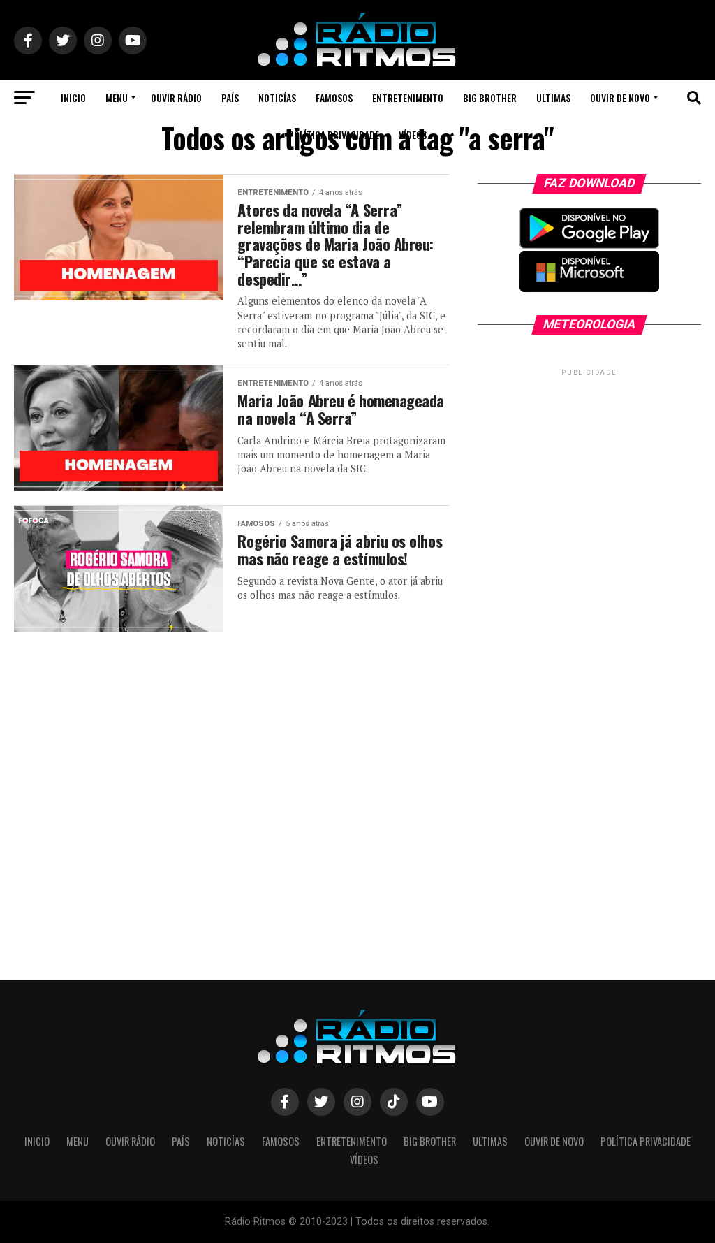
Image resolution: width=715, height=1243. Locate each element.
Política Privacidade (333, 134)
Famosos (334, 97)
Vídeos (413, 134)
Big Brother (490, 97)
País (230, 97)
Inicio (73, 97)
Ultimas (553, 97)
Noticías (277, 97)
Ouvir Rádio (176, 97)
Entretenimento (407, 97)
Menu (116, 97)
